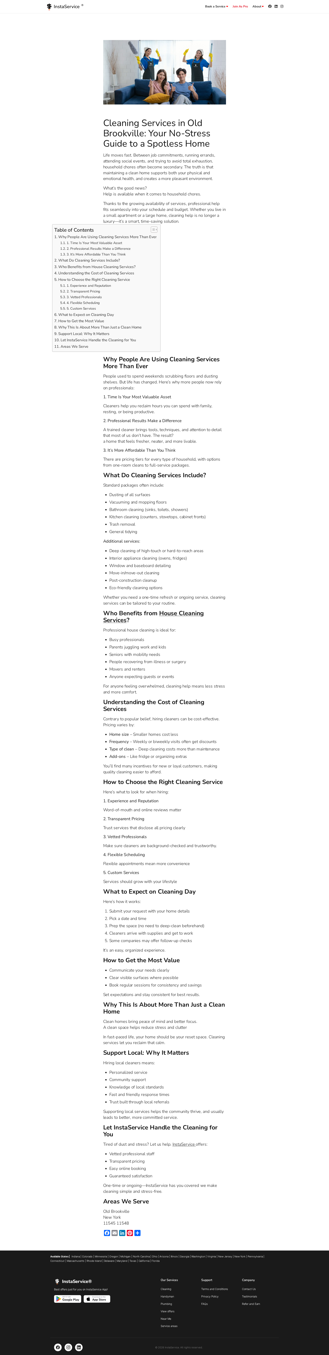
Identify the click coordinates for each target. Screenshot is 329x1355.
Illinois (174, 1256)
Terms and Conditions (214, 1289)
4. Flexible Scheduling (83, 302)
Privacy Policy (210, 1296)
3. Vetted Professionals (84, 297)
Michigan (125, 1256)
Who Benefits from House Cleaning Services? (97, 266)
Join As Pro (240, 6)
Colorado (87, 1256)
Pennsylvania (255, 1256)
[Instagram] (68, 1347)
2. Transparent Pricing (83, 291)
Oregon (113, 1256)
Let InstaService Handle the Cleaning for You (98, 340)
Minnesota (101, 1256)
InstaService (184, 1144)
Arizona (164, 1256)
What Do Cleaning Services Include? (89, 260)
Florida (155, 1260)
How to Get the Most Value (81, 321)
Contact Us (249, 1289)
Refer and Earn (251, 1303)
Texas (132, 1260)
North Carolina (141, 1256)
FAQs (204, 1303)
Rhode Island (94, 1260)
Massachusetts (76, 1260)
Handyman (167, 1296)
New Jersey (225, 1256)
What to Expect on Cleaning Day (86, 314)
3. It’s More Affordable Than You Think (96, 254)
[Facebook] (58, 1347)
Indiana (76, 1256)
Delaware (109, 1260)
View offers (167, 1311)
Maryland (122, 1260)
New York (239, 1256)
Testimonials (249, 1296)
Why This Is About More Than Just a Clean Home (100, 327)
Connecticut (57, 1260)
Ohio (154, 1256)
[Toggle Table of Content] (152, 229)
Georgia (184, 1256)
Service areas (169, 1326)
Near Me (166, 1318)
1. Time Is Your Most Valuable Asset (94, 243)
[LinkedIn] (79, 1347)
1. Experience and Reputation (89, 285)
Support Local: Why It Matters (83, 333)
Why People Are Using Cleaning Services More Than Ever (107, 236)
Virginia (211, 1256)
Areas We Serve (74, 346)
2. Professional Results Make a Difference (98, 248)
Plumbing (166, 1303)
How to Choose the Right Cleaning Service (94, 279)
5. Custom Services (81, 308)
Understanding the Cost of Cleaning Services (96, 273)
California (144, 1260)
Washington (198, 1256)
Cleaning (166, 1289)
